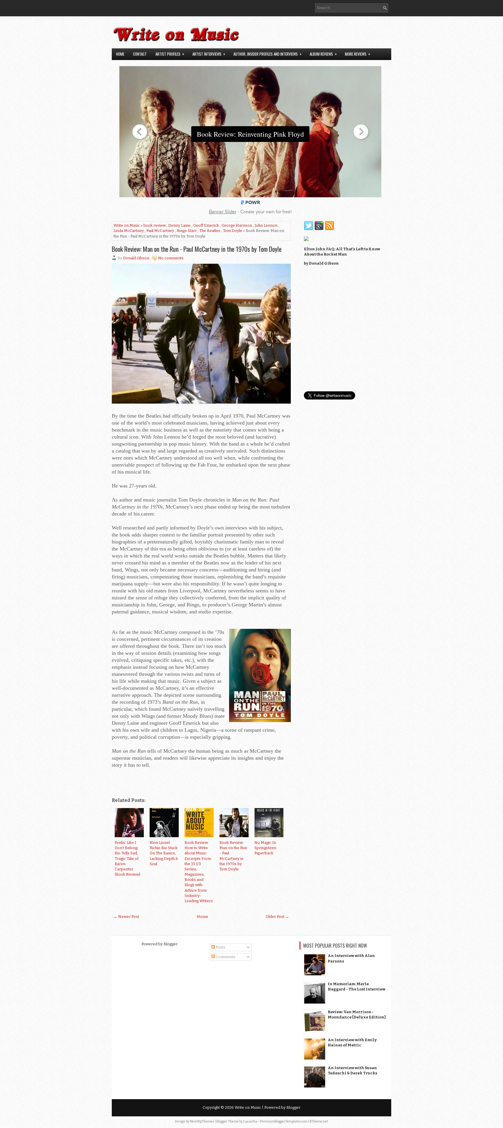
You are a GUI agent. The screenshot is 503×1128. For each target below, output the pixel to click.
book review (155, 225)
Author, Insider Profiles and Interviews (267, 54)
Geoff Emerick (206, 225)
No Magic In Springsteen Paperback (265, 847)
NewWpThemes (202, 1121)
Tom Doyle (232, 230)
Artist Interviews (208, 54)
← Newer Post (126, 916)
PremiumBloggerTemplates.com (284, 1121)
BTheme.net (319, 1121)
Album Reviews (323, 54)
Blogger (170, 944)
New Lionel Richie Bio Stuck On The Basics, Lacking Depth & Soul (164, 853)
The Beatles (209, 230)
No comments (171, 258)
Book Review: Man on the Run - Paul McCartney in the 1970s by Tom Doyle (196, 249)
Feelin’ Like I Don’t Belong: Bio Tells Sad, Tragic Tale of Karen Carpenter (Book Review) (127, 858)
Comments (225, 957)
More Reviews (357, 54)
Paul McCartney (160, 230)
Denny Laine (179, 225)
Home (120, 54)
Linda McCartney (129, 230)
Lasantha (250, 1121)
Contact (140, 54)
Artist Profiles (169, 54)
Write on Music (127, 225)
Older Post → (277, 916)
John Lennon (266, 225)
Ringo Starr (187, 230)
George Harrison (237, 225)
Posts (220, 947)
